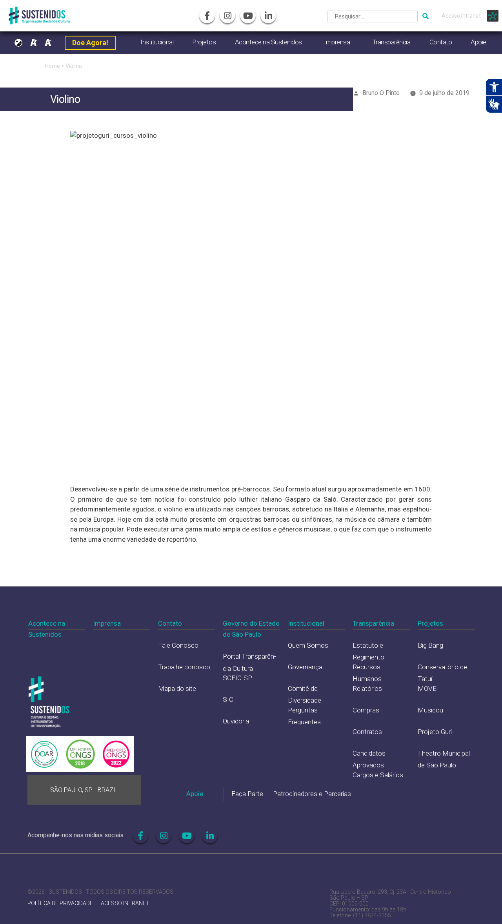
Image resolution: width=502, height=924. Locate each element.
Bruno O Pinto (381, 93)
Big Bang (430, 645)
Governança (305, 667)
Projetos (204, 42)
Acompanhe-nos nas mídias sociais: (76, 835)
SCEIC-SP (237, 678)
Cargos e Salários (378, 775)
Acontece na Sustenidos (268, 42)
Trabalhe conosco (184, 667)
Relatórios (367, 688)
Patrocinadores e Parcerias (312, 794)
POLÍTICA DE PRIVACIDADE (60, 903)
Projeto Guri (435, 732)
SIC (228, 699)
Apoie (478, 42)
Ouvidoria (236, 721)
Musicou (430, 710)
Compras (366, 710)
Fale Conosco (178, 645)
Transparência (391, 42)
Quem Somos (308, 645)
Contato (440, 42)
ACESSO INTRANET (125, 903)
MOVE (427, 688)
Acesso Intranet (461, 16)
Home (52, 66)
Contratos (367, 732)
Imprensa (337, 42)
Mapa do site (177, 688)
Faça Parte (247, 794)
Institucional (156, 42)
